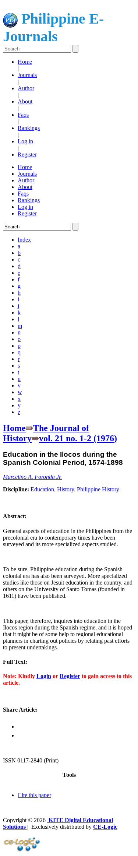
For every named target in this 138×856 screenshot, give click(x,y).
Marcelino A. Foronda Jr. (32, 477)
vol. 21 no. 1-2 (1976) (78, 438)
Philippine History (98, 489)
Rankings (29, 128)
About (25, 101)
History (65, 489)
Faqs (23, 115)
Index (24, 239)
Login (43, 676)
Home (25, 62)
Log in (25, 141)
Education (42, 489)
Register (27, 154)
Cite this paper (34, 795)
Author (26, 88)
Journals (27, 75)
